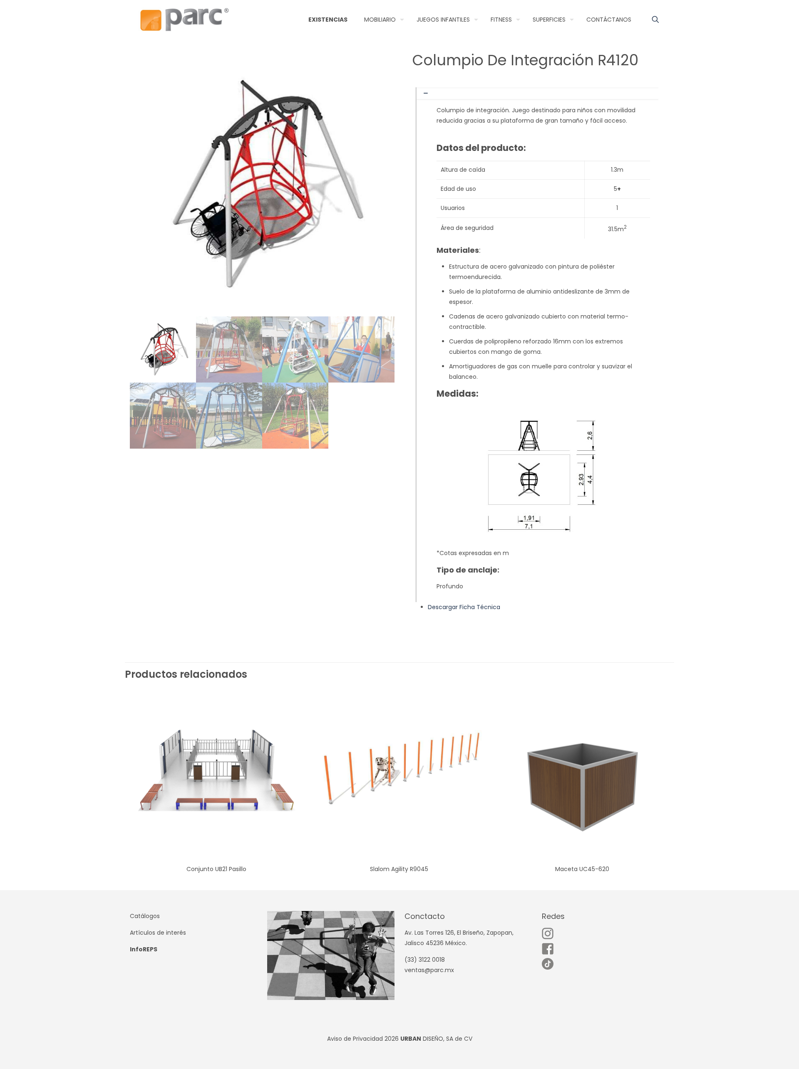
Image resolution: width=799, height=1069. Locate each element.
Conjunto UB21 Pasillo (216, 869)
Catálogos (145, 916)
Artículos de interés (158, 932)
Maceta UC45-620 (582, 869)
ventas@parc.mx (429, 970)
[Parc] (184, 19)
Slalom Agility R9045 (399, 869)
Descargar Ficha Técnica (464, 607)
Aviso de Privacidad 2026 (363, 1038)
